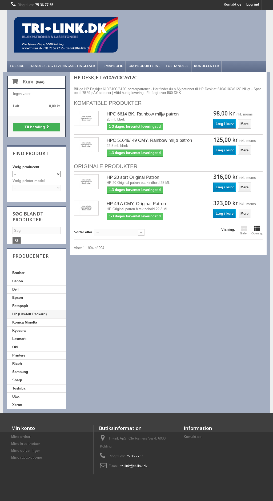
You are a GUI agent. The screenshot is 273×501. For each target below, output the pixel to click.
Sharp (17, 380)
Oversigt (257, 233)
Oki (15, 347)
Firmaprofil (112, 65)
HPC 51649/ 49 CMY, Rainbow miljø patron (149, 140)
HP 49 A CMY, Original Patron (136, 203)
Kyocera (19, 331)
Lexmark (19, 339)
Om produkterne (144, 65)
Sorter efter (83, 232)
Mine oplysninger (25, 451)
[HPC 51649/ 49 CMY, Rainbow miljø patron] (86, 145)
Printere (18, 355)
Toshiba (18, 388)
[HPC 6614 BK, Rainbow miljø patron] (86, 118)
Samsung (20, 372)
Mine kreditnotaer (25, 444)
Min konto (23, 428)
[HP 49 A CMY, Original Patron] (86, 208)
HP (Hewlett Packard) (29, 314)
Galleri (244, 233)
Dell (15, 289)
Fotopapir (20, 306)
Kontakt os (232, 4)
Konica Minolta (24, 322)
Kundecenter (206, 65)
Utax (15, 397)
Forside (17, 65)
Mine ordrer (20, 437)
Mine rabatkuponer (26, 457)
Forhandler (177, 65)
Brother (18, 273)
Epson (17, 298)
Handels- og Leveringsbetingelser (62, 65)
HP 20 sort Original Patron (133, 177)
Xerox (17, 405)
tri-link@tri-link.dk (134, 466)
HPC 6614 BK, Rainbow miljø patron (143, 114)
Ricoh (17, 364)
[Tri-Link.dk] (104, 34)
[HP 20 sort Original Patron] (86, 182)
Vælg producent (26, 167)
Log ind (252, 4)
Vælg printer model (29, 181)
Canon (17, 281)
